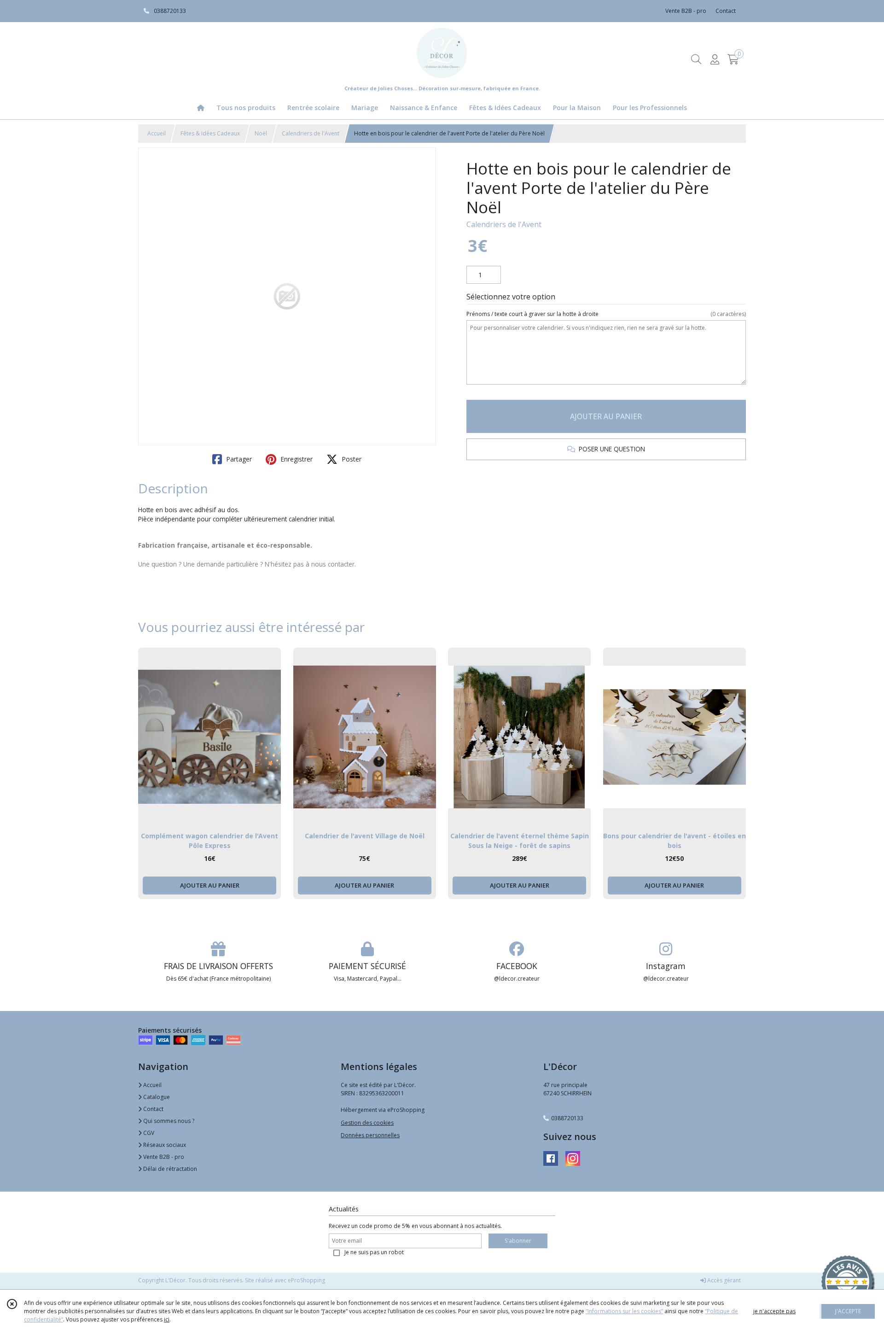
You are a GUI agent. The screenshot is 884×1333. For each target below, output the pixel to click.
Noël (261, 133)
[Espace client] (714, 59)
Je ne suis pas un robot (374, 1252)
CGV (148, 1133)
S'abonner (518, 1241)
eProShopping (306, 1280)
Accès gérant (723, 1280)
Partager (238, 459)
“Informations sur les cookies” (624, 1311)
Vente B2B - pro (163, 1157)
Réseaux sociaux (164, 1145)
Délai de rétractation (169, 1169)
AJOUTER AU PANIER (606, 416)
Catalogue (156, 1097)
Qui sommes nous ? (168, 1121)
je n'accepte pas (774, 1311)
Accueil (156, 133)
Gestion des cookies (367, 1123)
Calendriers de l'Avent (310, 133)
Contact (725, 11)
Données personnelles (370, 1135)
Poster (350, 459)
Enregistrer (296, 459)
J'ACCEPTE (848, 1311)
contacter (341, 564)
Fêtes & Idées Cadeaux (210, 133)
